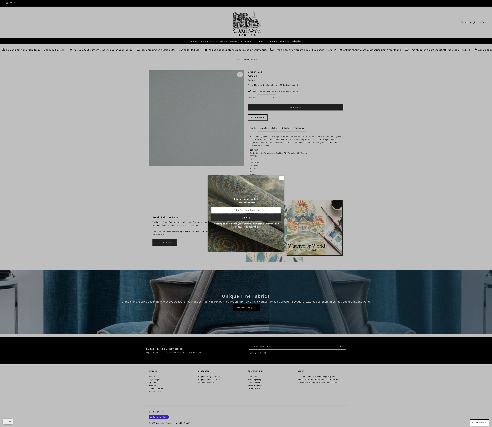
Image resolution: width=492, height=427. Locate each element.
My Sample (480, 422)
